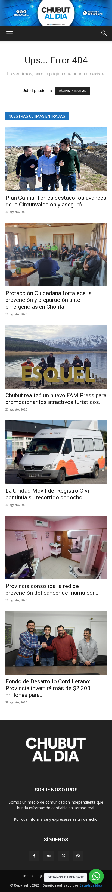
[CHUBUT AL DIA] (56, 13)
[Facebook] (34, 856)
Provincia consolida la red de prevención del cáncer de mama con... (52, 589)
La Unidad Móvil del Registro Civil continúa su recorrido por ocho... (48, 494)
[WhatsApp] (78, 856)
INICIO (28, 876)
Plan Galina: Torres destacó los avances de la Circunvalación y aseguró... (55, 201)
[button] (9, 33)
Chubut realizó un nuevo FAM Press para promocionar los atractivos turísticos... (56, 398)
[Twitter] (63, 856)
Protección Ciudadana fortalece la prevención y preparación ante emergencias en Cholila (48, 300)
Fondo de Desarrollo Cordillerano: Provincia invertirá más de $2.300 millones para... (48, 688)
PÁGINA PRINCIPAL (72, 91)
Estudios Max (90, 885)
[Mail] (48, 856)
